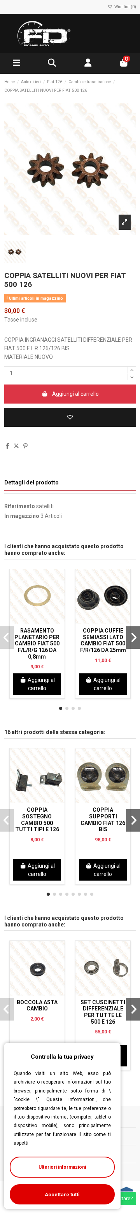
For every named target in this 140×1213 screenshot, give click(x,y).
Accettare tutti (62, 1194)
